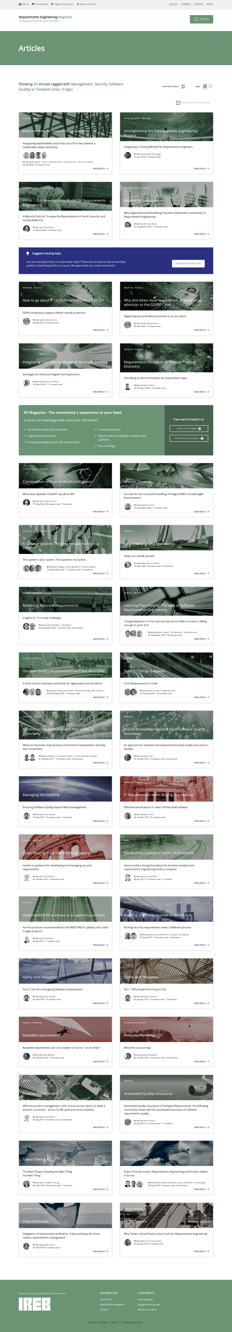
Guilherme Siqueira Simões (61, 756)
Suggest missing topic (188, 263)
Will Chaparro (97, 690)
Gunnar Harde (48, 814)
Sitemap (93, 1322)
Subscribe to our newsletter (187, 438)
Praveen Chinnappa (152, 154)
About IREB (105, 1299)
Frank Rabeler (48, 1055)
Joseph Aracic (48, 1244)
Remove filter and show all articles (195, 102)
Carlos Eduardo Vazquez (86, 756)
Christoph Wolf (150, 876)
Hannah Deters (56, 162)
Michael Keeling (82, 690)
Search (209, 4)
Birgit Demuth (168, 690)
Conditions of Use (132, 1322)
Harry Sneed (155, 690)
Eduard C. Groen (40, 162)
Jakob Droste (71, 162)
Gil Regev (60, 566)
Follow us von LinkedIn (187, 428)
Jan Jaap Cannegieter (179, 934)
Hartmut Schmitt (85, 162)
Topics (204, 19)
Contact (104, 1309)
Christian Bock (150, 223)
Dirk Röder (66, 625)
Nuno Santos (149, 385)
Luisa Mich (155, 563)
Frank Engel (200, 1182)
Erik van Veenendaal (152, 1241)
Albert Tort (148, 756)
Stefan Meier (48, 938)
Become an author (147, 1309)
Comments (186, 4)
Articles (173, 4)
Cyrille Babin (48, 227)
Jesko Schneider (186, 1182)
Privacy (115, 1322)
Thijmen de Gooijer (65, 690)
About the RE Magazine (112, 1304)
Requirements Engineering (45, 18)
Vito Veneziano (190, 632)
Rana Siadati (163, 632)
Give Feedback (145, 1299)
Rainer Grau (148, 505)
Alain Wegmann (73, 566)
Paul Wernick (176, 632)
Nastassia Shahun (50, 381)
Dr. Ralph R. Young (50, 1182)
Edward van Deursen (159, 934)
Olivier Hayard (89, 566)
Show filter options (171, 86)
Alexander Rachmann (167, 1182)
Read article (99, 168)
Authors (198, 4)
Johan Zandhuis (150, 1055)
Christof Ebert (48, 876)
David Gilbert (54, 625)
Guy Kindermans (49, 320)
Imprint (104, 1322)
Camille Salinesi (49, 501)
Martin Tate (148, 814)
